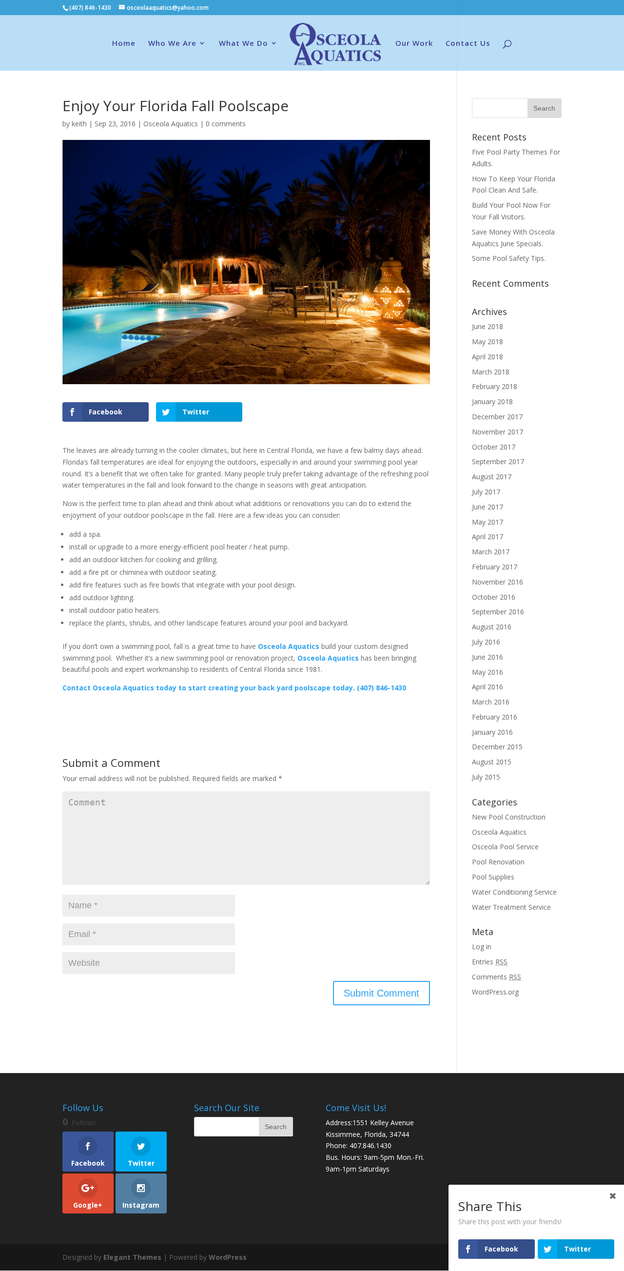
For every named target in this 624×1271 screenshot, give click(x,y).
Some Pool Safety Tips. (509, 258)
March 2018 (490, 371)
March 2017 (490, 551)
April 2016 (487, 686)
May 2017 (487, 522)
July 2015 (486, 777)
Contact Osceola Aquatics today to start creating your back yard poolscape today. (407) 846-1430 (234, 687)
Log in (481, 946)
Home (124, 43)
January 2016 (492, 732)
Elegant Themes (132, 1257)
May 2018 (487, 341)
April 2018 (487, 356)
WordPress (228, 1257)
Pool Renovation (498, 861)
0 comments (226, 123)
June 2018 (487, 326)
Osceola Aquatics (170, 123)
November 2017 (497, 431)
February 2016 (494, 717)
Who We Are (172, 43)
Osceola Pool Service (505, 846)
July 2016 (486, 641)
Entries (489, 961)
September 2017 (498, 461)
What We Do (243, 43)
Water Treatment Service (511, 907)
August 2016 (491, 626)
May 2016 (487, 672)
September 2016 (498, 611)
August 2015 (491, 761)
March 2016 (490, 701)
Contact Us (468, 43)
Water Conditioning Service (514, 892)
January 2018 (492, 401)
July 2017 (486, 491)
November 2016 (497, 582)
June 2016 (487, 657)
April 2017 (487, 536)
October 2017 (493, 446)
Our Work (414, 43)
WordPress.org (495, 992)
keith (79, 123)
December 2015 (497, 746)
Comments (496, 976)
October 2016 (493, 597)
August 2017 (491, 476)
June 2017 (487, 506)
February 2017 (494, 566)
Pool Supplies (493, 876)
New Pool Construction (509, 816)
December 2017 (497, 416)
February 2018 (494, 386)
